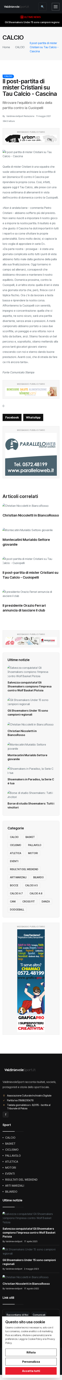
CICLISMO (15, 845)
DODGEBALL (17, 909)
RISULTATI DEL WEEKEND (24, 869)
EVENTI (14, 861)
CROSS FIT (28, 901)
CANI (13, 901)
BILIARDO (38, 877)
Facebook (12, 417)
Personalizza (31, 1361)
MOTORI (33, 853)
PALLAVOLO (34, 845)
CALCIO (20, 47)
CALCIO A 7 (16, 893)
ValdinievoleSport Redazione (20, 116)
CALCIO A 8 (36, 893)
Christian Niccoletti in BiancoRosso (31, 515)
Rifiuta (31, 1352)
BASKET (30, 837)
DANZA (46, 901)
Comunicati (39, 1314)
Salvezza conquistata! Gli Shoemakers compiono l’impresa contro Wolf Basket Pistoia (29, 686)
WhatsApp (33, 417)
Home (6, 47)
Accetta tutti (31, 1371)
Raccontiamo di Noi (17, 1314)
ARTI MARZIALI (18, 877)
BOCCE (14, 885)
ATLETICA (15, 853)
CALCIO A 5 (31, 885)
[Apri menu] (55, 6)
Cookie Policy (35, 1338)
